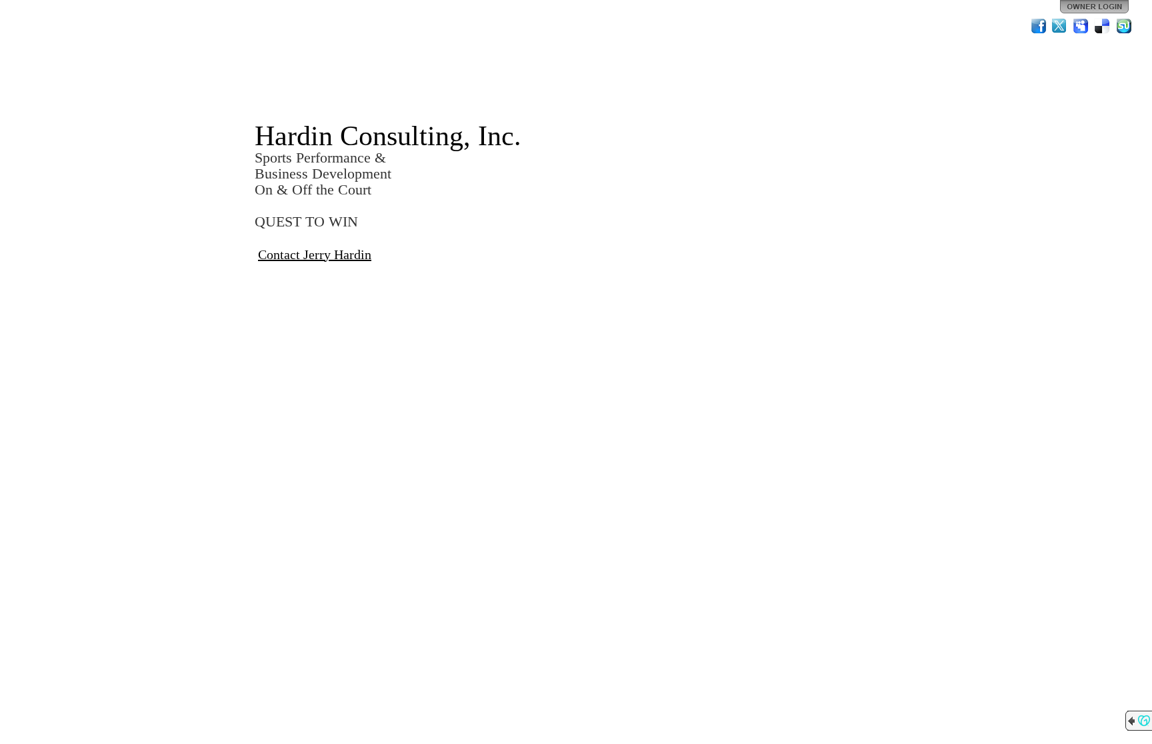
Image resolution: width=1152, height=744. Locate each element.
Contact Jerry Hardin (314, 254)
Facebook (1038, 26)
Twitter (1060, 26)
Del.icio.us (1102, 26)
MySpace (1081, 26)
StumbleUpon (1124, 26)
